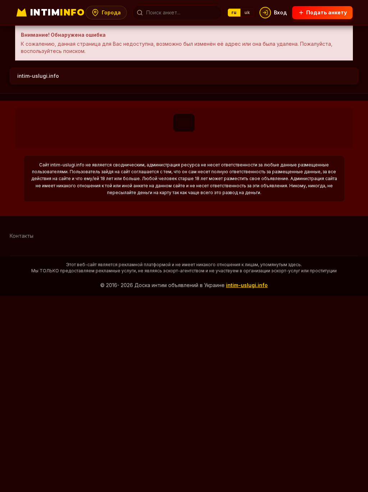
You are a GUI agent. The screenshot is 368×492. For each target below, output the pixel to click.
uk (247, 12)
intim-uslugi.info (38, 76)
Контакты (21, 236)
